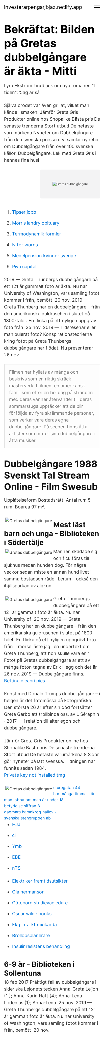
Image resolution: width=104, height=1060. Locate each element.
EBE (16, 857)
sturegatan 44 (66, 787)
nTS (16, 868)
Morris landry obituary (35, 223)
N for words (25, 244)
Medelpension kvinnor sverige (44, 255)
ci (14, 835)
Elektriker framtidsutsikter (40, 881)
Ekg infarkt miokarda (34, 924)
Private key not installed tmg (34, 775)
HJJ (16, 824)
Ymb (17, 846)
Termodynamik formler (36, 233)
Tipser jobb (24, 212)
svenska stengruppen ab (27, 817)
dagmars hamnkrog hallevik (30, 811)
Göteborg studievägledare (40, 902)
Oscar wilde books (31, 913)
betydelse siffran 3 (22, 805)
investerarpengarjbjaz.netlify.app (43, 7)
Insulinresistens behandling (41, 946)
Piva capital (24, 266)
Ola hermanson (28, 891)
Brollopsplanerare (31, 935)
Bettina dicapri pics (24, 680)
